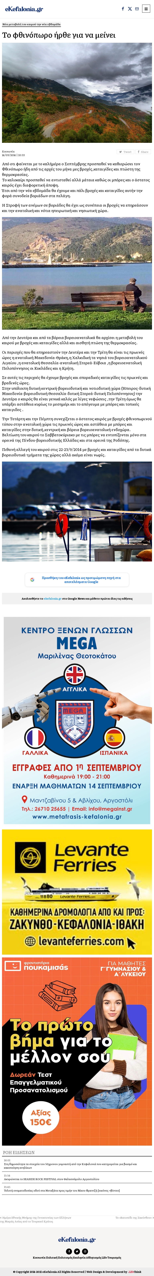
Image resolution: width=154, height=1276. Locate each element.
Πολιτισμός (65, 1257)
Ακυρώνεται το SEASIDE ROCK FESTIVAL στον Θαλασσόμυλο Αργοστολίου (51, 1179)
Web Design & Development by (113, 1272)
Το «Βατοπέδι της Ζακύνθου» (134, 1217)
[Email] (137, 9)
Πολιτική (51, 1257)
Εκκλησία (79, 1257)
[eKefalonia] (24, 9)
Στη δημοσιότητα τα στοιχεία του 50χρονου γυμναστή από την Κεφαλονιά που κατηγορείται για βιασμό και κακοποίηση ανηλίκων (70, 1165)
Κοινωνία (39, 1257)
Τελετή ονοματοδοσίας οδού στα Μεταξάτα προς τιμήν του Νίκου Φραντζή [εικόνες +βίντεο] (62, 1190)
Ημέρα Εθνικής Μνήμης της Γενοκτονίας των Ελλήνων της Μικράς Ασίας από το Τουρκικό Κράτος (35, 1219)
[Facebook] (123, 9)
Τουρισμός (114, 1257)
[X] (130, 9)
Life (104, 1257)
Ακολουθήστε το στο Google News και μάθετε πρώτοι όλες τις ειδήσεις (77, 598)
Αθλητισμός (93, 1257)
